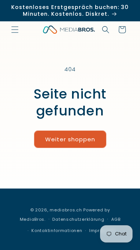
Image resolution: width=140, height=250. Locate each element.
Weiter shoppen (70, 139)
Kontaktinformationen (56, 231)
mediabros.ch (66, 210)
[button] (15, 29)
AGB (115, 219)
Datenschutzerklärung (78, 219)
